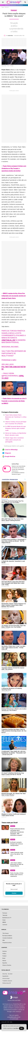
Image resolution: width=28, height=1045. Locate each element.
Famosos (7, 7)
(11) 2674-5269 (14, 1019)
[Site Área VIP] (14, 2)
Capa (3, 7)
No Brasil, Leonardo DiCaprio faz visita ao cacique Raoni (16, 843)
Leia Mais (15, 1028)
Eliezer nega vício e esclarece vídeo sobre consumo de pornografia (14, 440)
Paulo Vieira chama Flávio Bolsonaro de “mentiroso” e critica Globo (15, 417)
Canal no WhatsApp (11, 449)
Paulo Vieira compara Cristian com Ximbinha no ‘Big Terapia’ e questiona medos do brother (14, 168)
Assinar (14, 893)
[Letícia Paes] (5, 35)
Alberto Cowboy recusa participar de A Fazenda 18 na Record (15, 423)
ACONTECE (4, 947)
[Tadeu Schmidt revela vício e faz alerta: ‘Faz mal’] (5, 851)
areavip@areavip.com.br (13, 1017)
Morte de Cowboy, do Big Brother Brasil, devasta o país (15, 434)
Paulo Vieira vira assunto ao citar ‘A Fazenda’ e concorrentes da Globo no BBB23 (14, 401)
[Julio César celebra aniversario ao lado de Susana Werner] (5, 861)
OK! (22, 1028)
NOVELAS (4, 929)
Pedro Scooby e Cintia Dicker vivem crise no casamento (16, 874)
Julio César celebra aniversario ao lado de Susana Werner (16, 864)
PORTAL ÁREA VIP (6, 970)
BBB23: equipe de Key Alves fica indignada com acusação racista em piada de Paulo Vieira (14, 296)
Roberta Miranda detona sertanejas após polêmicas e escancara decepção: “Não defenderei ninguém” (17, 832)
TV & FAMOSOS (5, 909)
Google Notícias (10, 456)
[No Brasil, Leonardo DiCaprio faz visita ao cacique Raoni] (5, 841)
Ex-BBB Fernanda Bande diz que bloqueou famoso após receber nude (15, 428)
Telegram (8, 453)
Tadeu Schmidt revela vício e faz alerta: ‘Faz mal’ (16, 854)
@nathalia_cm (8, 340)
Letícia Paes (10, 35)
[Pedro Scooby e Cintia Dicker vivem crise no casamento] (5, 871)
